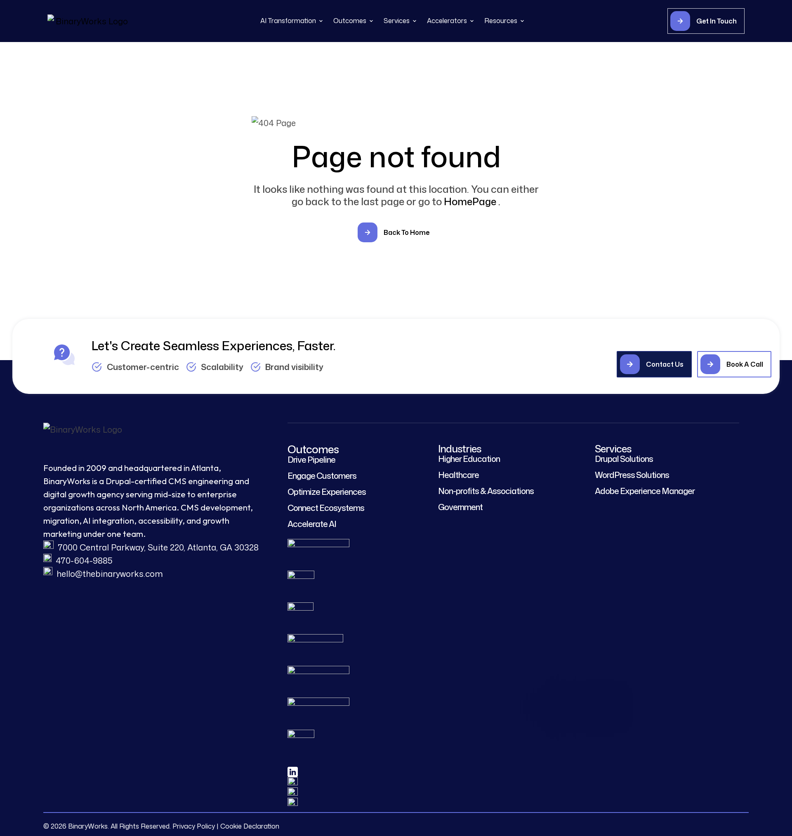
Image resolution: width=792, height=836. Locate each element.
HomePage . (472, 201)
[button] (732, 21)
